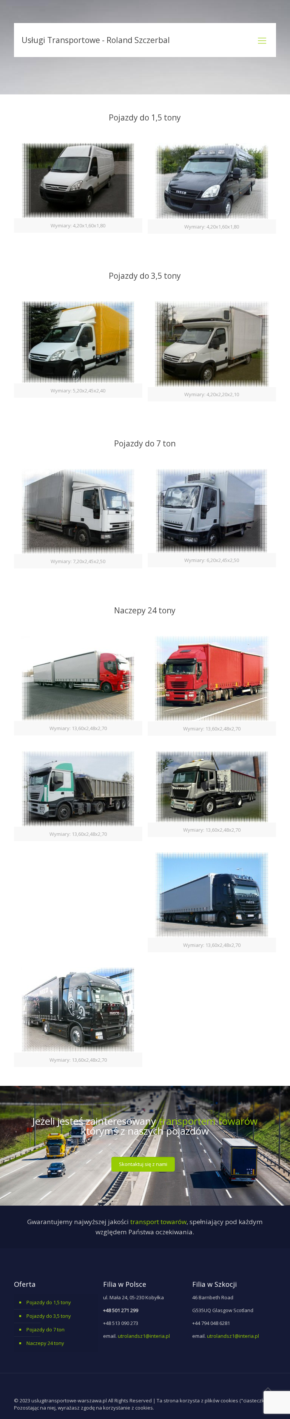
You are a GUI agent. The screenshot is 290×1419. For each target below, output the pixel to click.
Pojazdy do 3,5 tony (48, 1315)
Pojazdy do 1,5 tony (48, 1302)
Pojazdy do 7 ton (45, 1329)
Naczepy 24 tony (45, 1343)
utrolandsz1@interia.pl (144, 1336)
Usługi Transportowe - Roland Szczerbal (96, 40)
